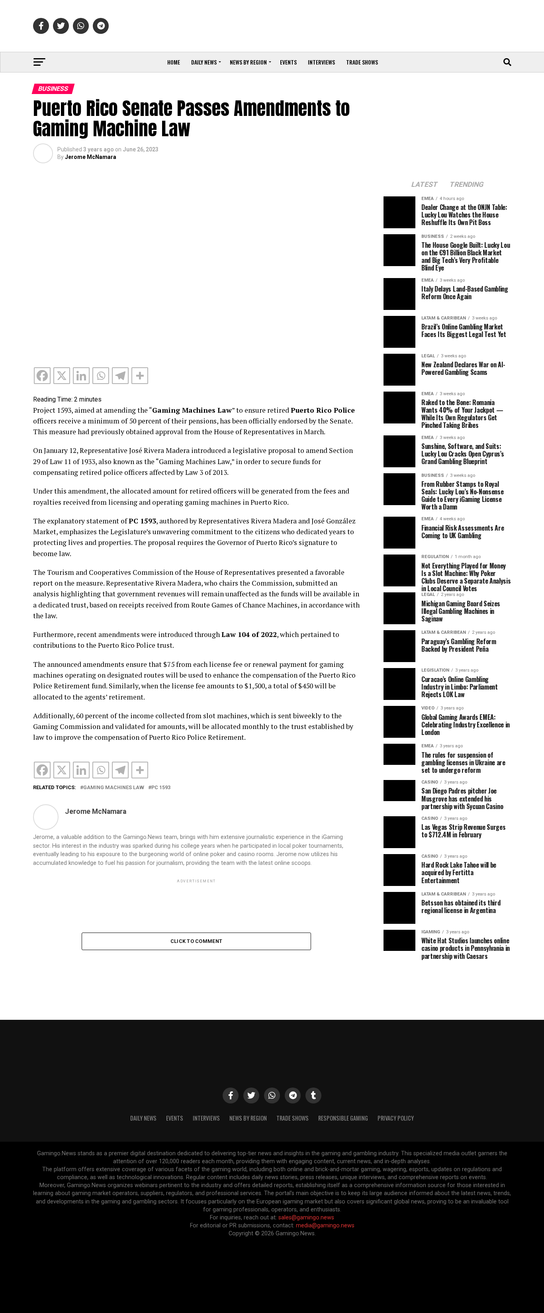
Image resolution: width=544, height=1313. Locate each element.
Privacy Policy (396, 1118)
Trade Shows (362, 62)
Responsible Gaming (343, 1118)
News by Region (248, 62)
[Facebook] (42, 375)
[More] (139, 375)
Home (173, 62)
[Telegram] (120, 375)
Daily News (204, 62)
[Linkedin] (81, 375)
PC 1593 (160, 787)
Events (288, 62)
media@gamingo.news (325, 1225)
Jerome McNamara (90, 157)
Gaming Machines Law (113, 787)
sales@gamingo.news (306, 1217)
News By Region (248, 1118)
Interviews (321, 62)
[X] (61, 375)
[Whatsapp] (100, 375)
